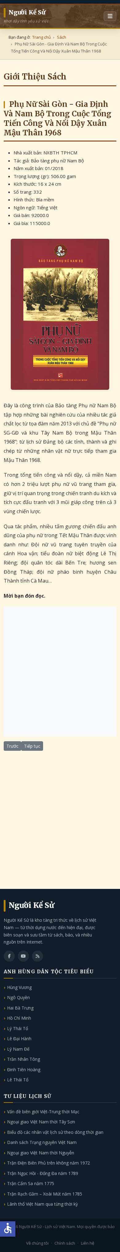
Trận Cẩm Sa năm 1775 (30, 1183)
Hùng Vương (19, 987)
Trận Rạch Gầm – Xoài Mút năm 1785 (44, 1194)
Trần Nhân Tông (23, 1059)
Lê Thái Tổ (17, 1080)
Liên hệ (87, 1243)
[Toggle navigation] (110, 16)
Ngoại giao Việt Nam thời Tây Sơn (41, 1122)
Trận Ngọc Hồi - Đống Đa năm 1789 (42, 1173)
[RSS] (37, 956)
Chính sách (64, 1243)
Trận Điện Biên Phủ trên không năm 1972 (48, 1163)
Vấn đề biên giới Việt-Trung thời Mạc (43, 1111)
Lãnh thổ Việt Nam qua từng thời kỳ (42, 1204)
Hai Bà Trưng (20, 1008)
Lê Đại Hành (19, 1038)
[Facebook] (9, 956)
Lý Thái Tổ (17, 1028)
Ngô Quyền (18, 997)
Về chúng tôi (37, 1243)
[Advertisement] (60, 671)
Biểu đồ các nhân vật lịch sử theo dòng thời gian (55, 1132)
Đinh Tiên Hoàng (23, 1069)
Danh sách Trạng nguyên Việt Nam (42, 1142)
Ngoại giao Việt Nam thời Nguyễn (40, 1153)
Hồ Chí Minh (19, 1018)
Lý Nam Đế (18, 1049)
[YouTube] (23, 956)
